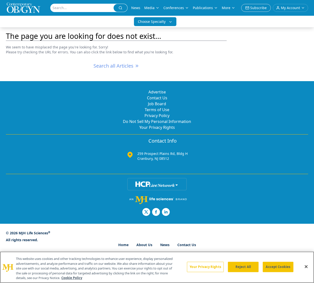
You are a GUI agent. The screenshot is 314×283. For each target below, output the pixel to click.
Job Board (157, 103)
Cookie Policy (71, 278)
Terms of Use (157, 109)
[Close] (306, 266)
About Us (144, 244)
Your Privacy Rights (157, 127)
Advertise (157, 92)
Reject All (243, 267)
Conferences (173, 7)
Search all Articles (113, 65)
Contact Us (157, 98)
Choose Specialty (152, 21)
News (135, 7)
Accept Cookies (278, 267)
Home (123, 244)
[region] (157, 267)
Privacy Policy (157, 115)
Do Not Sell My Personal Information (157, 121)
